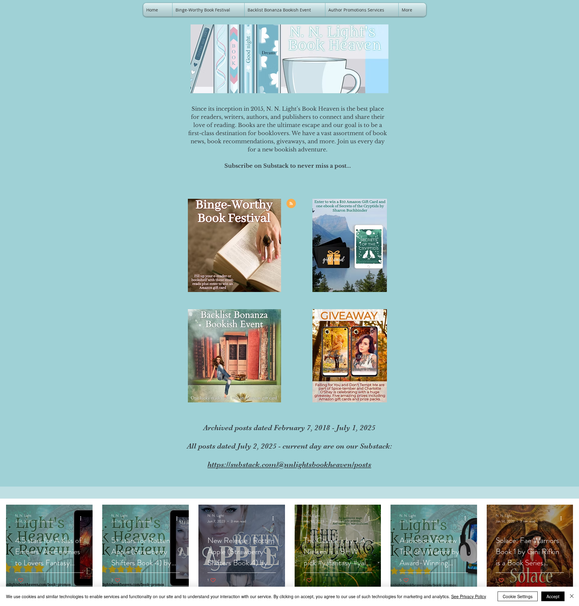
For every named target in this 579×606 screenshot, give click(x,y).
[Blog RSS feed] (291, 204)
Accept (552, 596)
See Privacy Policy (468, 596)
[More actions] (82, 518)
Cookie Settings (518, 596)
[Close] (571, 596)
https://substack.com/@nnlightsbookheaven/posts (289, 464)
